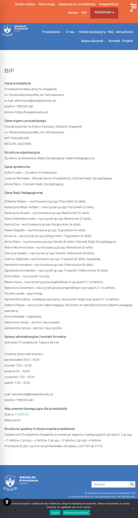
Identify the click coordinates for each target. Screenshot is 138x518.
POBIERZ (22, 414)
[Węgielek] (15, 30)
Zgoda (55, 512)
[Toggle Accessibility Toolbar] (7, 502)
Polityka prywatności (76, 512)
